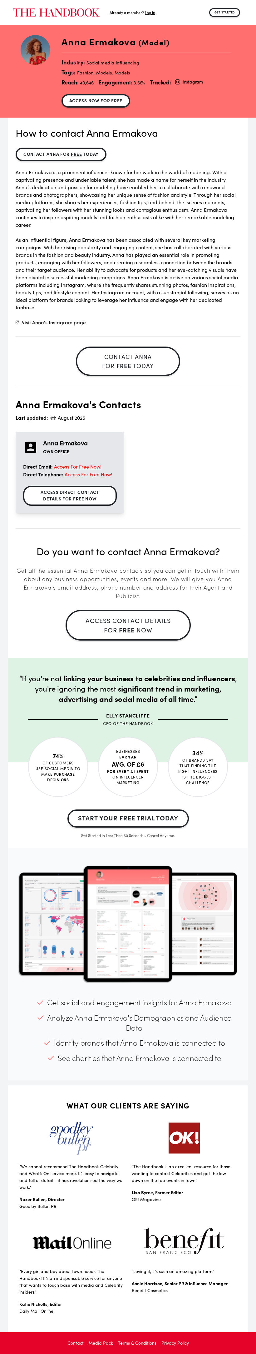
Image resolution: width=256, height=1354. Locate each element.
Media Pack (101, 1343)
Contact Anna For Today (61, 154)
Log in (150, 12)
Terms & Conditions (137, 1343)
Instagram (193, 82)
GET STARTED (224, 12)
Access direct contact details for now (70, 495)
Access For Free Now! (77, 466)
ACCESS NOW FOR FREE (95, 100)
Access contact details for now (128, 625)
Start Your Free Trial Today (128, 818)
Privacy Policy (175, 1343)
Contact (75, 1343)
